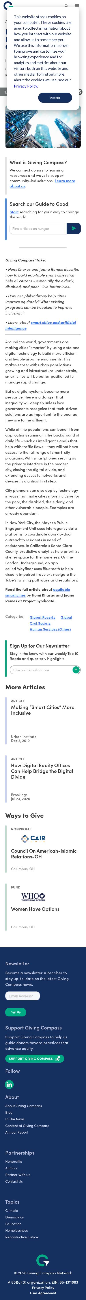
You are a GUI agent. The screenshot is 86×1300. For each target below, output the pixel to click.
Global (66, 617)
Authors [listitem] (11, 1168)
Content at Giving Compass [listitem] (27, 1125)
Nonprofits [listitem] (13, 1161)
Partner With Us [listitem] (17, 1174)
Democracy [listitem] (14, 1217)
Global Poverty (42, 617)
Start (14, 211)
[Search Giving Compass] (66, 6)
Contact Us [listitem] (14, 1181)
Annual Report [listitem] (16, 1132)
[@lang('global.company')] (8, 5)
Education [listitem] (13, 1223)
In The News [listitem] (14, 1119)
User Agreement (43, 1292)
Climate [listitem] (11, 1210)
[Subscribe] (76, 669)
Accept (55, 97)
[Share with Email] (79, 92)
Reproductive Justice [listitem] (21, 1237)
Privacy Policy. (26, 86)
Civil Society (40, 623)
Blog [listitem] (9, 1112)
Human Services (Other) (50, 629)
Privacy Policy (43, 1287)
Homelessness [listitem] (16, 1230)
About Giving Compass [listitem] (23, 1105)
